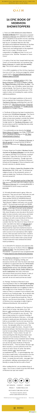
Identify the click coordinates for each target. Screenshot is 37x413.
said (9, 311)
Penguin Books (28, 106)
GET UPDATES (11, 385)
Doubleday (16, 106)
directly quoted (7, 142)
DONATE (27, 385)
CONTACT (20, 385)
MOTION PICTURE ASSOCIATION (18, 390)
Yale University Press (19, 104)
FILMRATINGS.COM (22, 388)
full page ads (27, 224)
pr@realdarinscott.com (20, 394)
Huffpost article (19, 80)
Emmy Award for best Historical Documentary (18, 253)
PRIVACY (12, 388)
